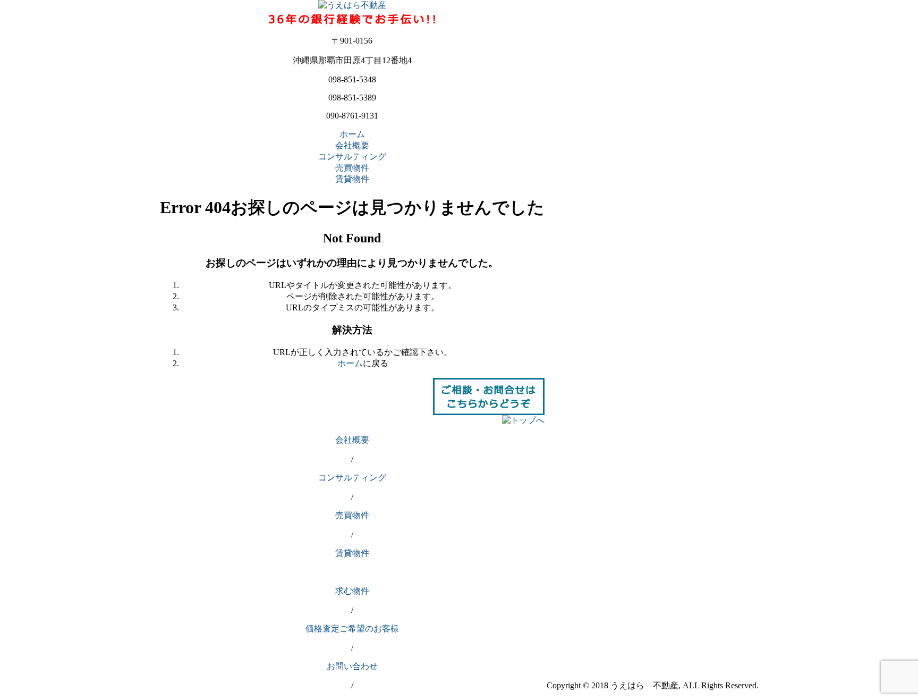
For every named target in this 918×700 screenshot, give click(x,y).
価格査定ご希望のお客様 (352, 628)
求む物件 (352, 590)
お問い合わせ (352, 666)
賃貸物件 (352, 178)
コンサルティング (352, 156)
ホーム (352, 134)
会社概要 (352, 145)
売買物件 (352, 167)
